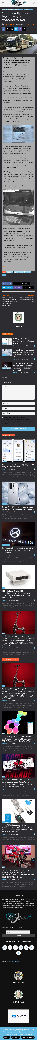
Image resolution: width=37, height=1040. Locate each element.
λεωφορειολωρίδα (18, 272)
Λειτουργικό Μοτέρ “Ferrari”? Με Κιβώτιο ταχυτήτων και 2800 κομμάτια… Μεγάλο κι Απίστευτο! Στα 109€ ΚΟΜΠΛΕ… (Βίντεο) (18, 873)
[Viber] (20, 29)
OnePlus (5, 354)
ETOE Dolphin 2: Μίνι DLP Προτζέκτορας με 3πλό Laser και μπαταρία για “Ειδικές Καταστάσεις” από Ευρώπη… (17, 594)
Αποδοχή (6, 1037)
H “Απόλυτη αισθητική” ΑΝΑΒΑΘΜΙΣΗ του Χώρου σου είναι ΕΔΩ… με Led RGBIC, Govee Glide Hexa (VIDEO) (18, 739)
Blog (3, 588)
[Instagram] (15, 947)
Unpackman (9, 24)
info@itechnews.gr (14, 961)
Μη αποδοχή (15, 1037)
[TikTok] (26, 947)
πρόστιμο (27, 272)
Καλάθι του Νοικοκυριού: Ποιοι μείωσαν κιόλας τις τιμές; (27, 299)
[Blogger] (4, 947)
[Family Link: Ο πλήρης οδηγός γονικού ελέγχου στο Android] (7, 341)
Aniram (15, 345)
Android (4, 343)
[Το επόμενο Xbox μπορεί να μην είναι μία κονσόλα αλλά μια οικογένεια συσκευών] (7, 365)
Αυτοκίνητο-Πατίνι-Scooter (7, 9)
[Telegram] (16, 29)
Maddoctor (18, 983)
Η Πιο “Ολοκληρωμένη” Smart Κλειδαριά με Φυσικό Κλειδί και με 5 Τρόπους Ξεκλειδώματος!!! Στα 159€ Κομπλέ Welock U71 (17, 828)
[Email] (12, 29)
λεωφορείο (9, 272)
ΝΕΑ (22, 9)
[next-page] (6, 376)
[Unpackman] (3, 24)
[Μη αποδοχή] (35, 1033)
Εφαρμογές (17, 9)
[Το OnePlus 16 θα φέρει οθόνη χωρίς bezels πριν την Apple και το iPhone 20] (7, 352)
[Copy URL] (24, 29)
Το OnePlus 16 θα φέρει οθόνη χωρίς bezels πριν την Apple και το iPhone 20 (23, 353)
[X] (8, 29)
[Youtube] (18, 953)
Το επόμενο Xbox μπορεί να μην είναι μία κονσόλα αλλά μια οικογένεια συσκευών (24, 366)
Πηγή (4, 266)
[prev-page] (3, 376)
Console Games (6, 368)
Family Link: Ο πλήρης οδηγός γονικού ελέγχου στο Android (23, 341)
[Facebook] (3, 29)
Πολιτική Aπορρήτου (28, 1037)
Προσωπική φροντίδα (28, 9)
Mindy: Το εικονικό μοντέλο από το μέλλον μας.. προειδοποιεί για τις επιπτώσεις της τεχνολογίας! (10, 301)
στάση (4, 274)
